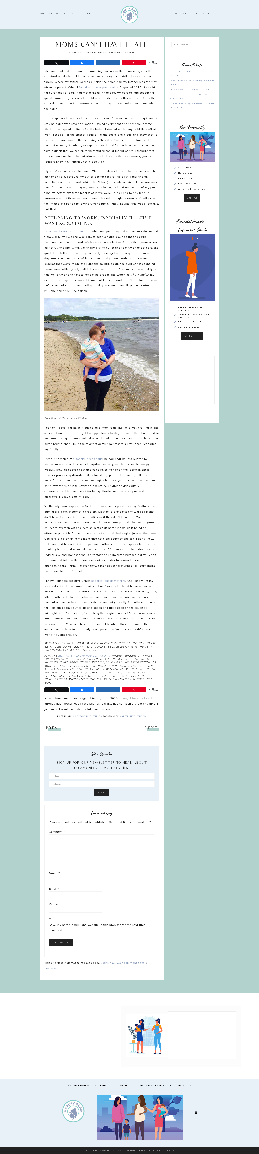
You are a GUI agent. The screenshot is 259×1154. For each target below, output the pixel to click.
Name (54, 873)
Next (151, 728)
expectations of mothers (108, 580)
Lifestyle (79, 716)
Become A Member (78, 1085)
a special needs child (88, 459)
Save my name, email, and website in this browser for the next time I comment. (98, 927)
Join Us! (192, 198)
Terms (96, 1150)
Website (55, 904)
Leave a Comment (124, 52)
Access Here (192, 336)
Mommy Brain (129, 15)
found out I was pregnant (97, 87)
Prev (52, 728)
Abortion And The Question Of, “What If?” (191, 89)
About (104, 1085)
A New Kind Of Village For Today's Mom (158, 1150)
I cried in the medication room (65, 231)
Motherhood (94, 716)
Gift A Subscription (152, 1085)
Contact (124, 1085)
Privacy (85, 1150)
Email (54, 888)
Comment (57, 831)
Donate (179, 1085)
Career (124, 716)
